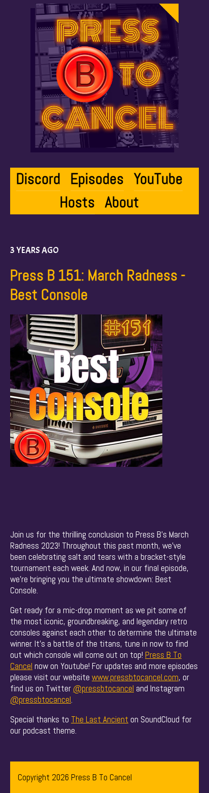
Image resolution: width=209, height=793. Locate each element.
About (122, 202)
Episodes (97, 178)
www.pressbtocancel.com (135, 677)
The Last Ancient (99, 719)
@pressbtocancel (103, 688)
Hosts (77, 202)
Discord (38, 178)
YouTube (158, 178)
